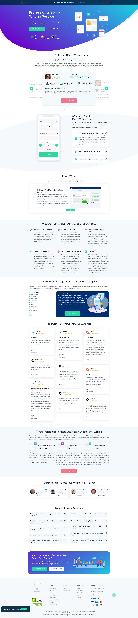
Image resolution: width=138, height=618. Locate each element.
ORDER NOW (69, 100)
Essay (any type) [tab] (35, 293)
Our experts (80, 591)
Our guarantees (53, 605)
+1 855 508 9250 (98, 589)
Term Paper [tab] (33, 296)
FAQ (78, 595)
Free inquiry (57, 569)
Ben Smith (79, 490)
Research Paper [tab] (34, 294)
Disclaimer (52, 602)
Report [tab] (32, 302)
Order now (40, 569)
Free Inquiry (54, 29)
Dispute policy (53, 593)
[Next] (106, 88)
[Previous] (31, 88)
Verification (52, 595)
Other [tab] (32, 316)
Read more (18, 609)
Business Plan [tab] (34, 310)
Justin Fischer (60, 490)
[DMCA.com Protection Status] (38, 605)
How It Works (80, 588)
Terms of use (53, 588)
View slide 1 (64, 109)
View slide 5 (71, 109)
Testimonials (80, 593)
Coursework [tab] (34, 298)
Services (65, 588)
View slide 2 (66, 109)
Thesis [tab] (32, 304)
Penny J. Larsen (40, 490)
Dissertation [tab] (34, 300)
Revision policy (53, 591)
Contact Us (79, 598)
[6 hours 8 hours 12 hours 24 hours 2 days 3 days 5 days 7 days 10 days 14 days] (48, 138)
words (50, 149)
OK (24, 609)
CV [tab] (31, 314)
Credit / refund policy (55, 600)
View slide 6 (73, 109)
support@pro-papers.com (97, 591)
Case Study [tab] (33, 308)
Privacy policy (53, 598)
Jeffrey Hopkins (101, 490)
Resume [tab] (32, 312)
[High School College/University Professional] (48, 133)
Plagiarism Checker (67, 591)
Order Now (37, 29)
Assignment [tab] (33, 306)
